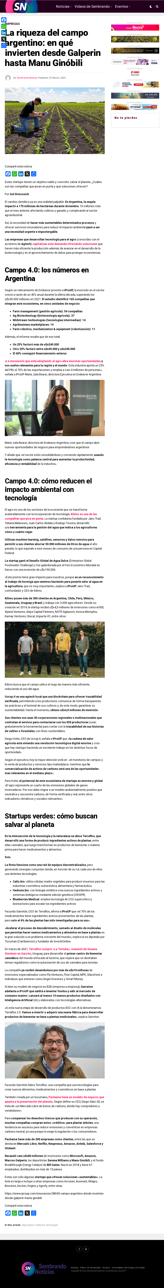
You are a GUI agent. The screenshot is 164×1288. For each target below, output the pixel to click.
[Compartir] (4, 45)
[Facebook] (4, 20)
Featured (40, 1225)
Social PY (122, 1271)
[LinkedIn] (4, 32)
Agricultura (28, 1225)
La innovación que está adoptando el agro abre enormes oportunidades (53, 361)
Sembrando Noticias (27, 78)
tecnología (52, 1225)
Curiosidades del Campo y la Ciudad (92, 20)
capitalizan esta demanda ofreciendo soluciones (65, 244)
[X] (4, 39)
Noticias (62, 6)
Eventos (121, 6)
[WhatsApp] (4, 26)
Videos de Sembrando (92, 6)
